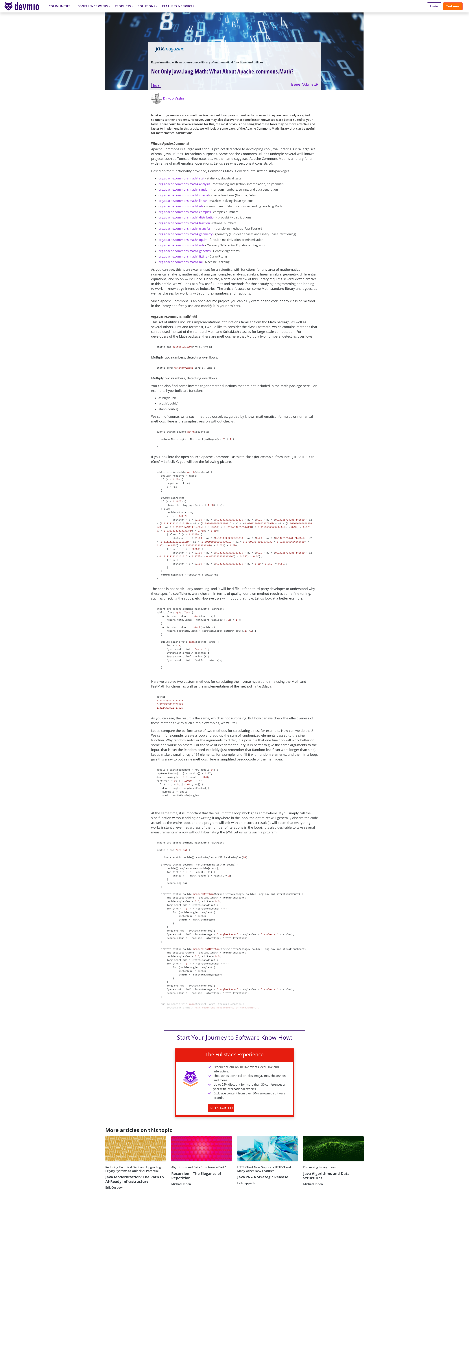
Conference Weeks (92, 6)
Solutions (146, 6)
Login (434, 6)
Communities (60, 6)
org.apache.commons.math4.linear (182, 201)
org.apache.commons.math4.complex (184, 212)
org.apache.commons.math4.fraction (184, 223)
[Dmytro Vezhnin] (157, 98)
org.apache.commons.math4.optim (182, 240)
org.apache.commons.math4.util (181, 206)
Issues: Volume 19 (304, 84)
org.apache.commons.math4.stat (181, 178)
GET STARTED (221, 1107)
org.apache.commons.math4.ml (180, 262)
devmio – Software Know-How (24, 6)
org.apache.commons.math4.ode (181, 245)
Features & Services (178, 6)
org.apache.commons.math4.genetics (184, 251)
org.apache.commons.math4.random (184, 190)
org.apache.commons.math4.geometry (185, 234)
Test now (452, 6)
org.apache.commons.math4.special (183, 195)
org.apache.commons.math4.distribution (186, 217)
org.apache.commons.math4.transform (185, 229)
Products (123, 6)
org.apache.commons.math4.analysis (184, 184)
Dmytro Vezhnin (174, 98)
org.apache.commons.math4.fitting (182, 256)
